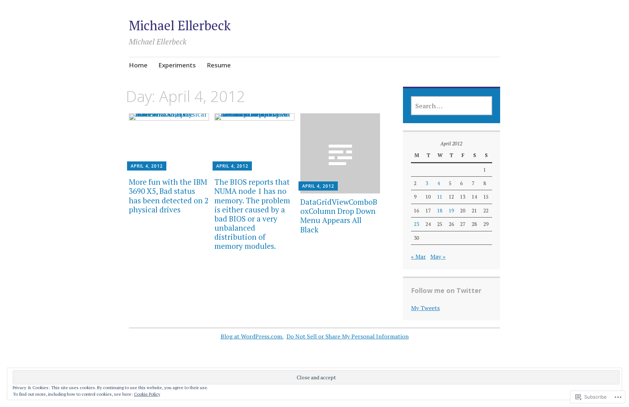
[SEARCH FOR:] (451, 105)
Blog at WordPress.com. (252, 336)
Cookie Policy (147, 394)
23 (416, 224)
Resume (219, 65)
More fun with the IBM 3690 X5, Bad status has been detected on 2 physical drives (169, 196)
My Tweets (425, 308)
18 (439, 210)
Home (138, 65)
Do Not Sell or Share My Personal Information (347, 336)
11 (439, 196)
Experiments (177, 65)
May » (438, 257)
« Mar (418, 257)
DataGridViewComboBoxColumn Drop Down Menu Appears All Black (338, 216)
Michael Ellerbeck (180, 25)
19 (451, 210)
